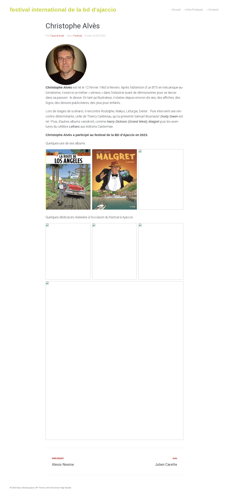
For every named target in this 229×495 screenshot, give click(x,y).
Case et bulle (57, 35)
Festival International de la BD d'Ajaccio (63, 9)
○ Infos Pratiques (193, 9)
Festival (77, 35)
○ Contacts (212, 9)
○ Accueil (175, 9)
